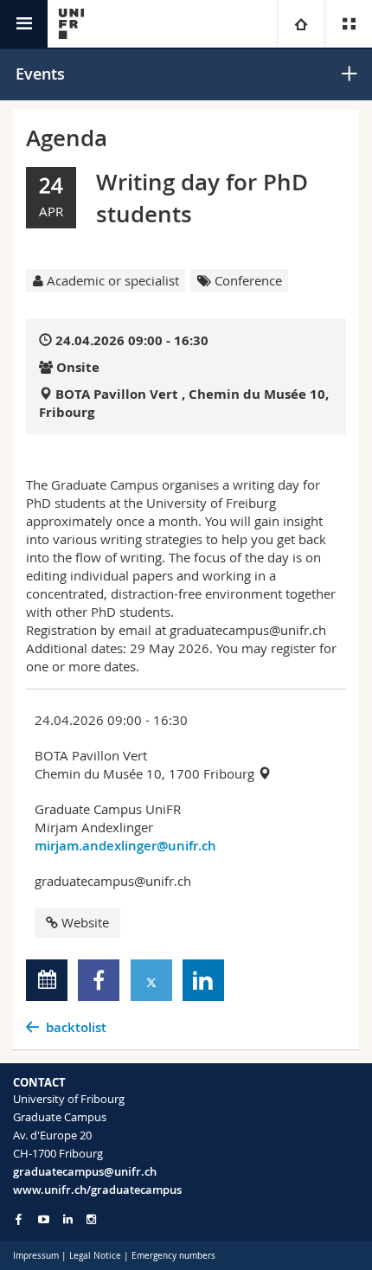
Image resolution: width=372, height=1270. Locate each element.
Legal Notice (95, 1255)
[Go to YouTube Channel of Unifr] (43, 1219)
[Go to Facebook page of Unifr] (18, 1219)
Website (85, 922)
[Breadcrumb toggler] (300, 24)
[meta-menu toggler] (348, 24)
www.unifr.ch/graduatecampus (97, 1189)
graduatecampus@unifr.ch (85, 1171)
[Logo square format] (71, 24)
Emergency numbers (173, 1255)
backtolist (76, 1027)
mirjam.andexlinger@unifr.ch (125, 846)
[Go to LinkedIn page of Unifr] (68, 1219)
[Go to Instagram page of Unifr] (91, 1219)
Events (40, 73)
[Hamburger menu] (24, 24)
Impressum (36, 1255)
